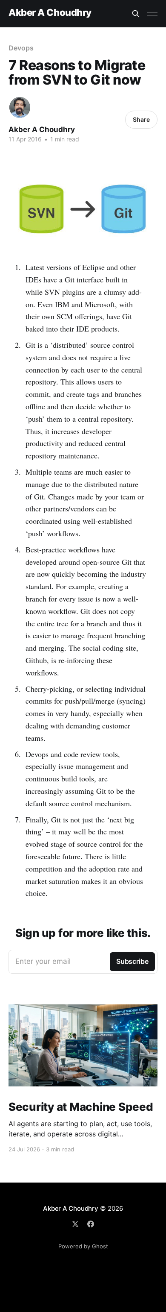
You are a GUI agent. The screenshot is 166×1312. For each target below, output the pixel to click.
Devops (21, 48)
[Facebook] (90, 1224)
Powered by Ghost (83, 1246)
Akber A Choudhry (50, 12)
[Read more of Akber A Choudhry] (20, 107)
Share (141, 119)
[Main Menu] (152, 13)
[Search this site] (136, 14)
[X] (75, 1224)
